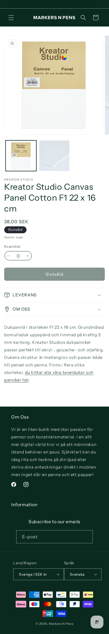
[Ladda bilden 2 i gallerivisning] (54, 155)
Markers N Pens (61, 624)
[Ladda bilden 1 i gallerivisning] (21, 155)
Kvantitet (12, 246)
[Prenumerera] (86, 536)
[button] (11, 17)
